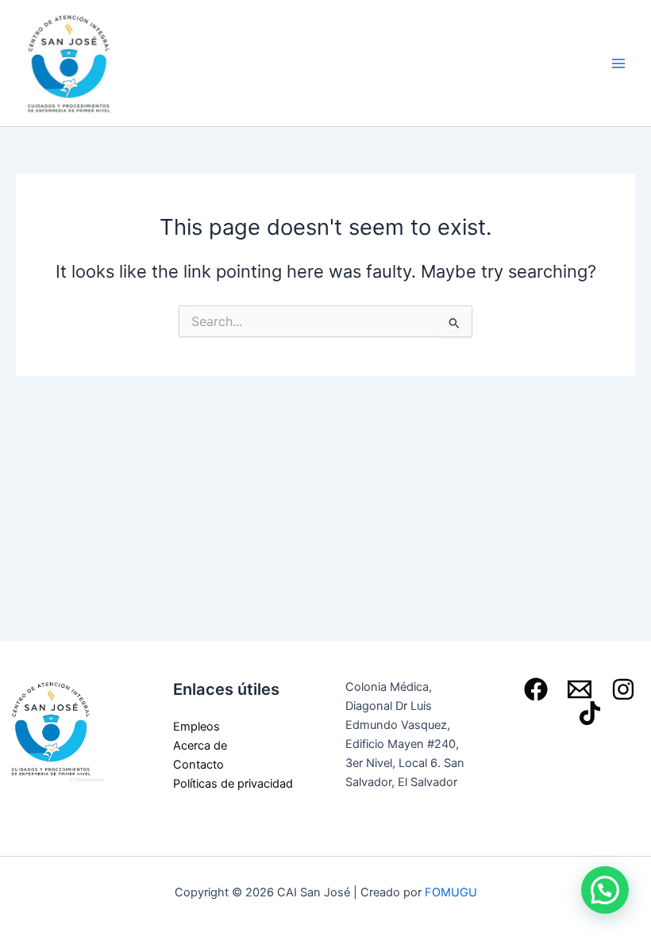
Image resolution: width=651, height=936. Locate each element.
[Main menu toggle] (618, 63)
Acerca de (200, 745)
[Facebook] (536, 689)
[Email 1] (579, 689)
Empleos (196, 726)
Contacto (198, 765)
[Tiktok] (590, 713)
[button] (605, 890)
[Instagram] (623, 689)
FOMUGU (451, 892)
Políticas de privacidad (233, 784)
